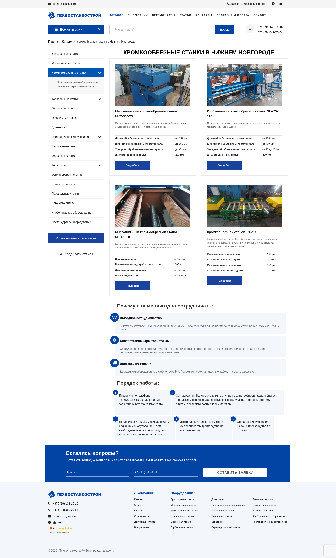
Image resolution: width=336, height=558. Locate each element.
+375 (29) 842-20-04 (269, 32)
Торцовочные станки (65, 98)
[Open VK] (280, 4)
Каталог (116, 15)
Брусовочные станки (65, 53)
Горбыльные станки (64, 117)
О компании (137, 15)
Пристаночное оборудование (71, 136)
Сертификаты (163, 15)
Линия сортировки (63, 184)
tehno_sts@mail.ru (64, 3)
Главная (139, 499)
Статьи (185, 15)
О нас (137, 504)
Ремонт (260, 15)
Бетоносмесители (63, 203)
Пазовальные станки (65, 193)
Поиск (224, 29)
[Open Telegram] (273, 4)
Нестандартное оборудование (71, 222)
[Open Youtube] (55, 522)
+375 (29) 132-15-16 (269, 27)
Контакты (203, 15)
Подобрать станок (78, 254)
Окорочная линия (63, 108)
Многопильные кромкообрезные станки (77, 82)
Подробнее (132, 165)
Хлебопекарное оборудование (71, 212)
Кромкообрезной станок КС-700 (231, 232)
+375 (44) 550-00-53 (65, 509)
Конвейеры (59, 165)
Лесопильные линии (65, 146)
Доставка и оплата (232, 15)
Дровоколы (59, 127)
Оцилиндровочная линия (68, 174)
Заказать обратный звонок (247, 3)
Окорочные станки (64, 155)
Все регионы (141, 527)
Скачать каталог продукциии (78, 237)
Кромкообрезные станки (69, 72)
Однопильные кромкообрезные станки (77, 86)
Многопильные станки (66, 63)
